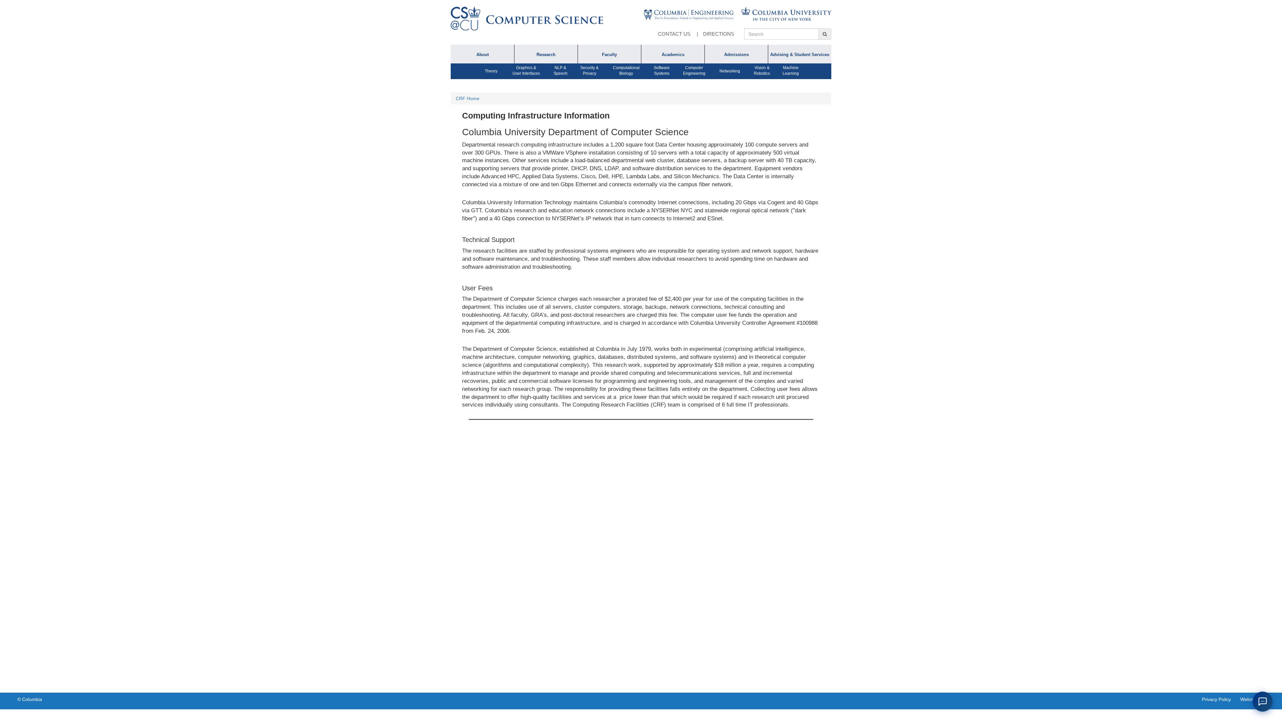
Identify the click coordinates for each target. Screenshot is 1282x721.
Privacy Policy (1216, 699)
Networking (729, 71)
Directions (718, 34)
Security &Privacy (589, 70)
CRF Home (467, 98)
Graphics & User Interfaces (526, 70)
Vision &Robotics (762, 70)
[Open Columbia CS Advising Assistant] (1263, 702)
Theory (491, 71)
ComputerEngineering (694, 70)
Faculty (609, 54)
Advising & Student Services (799, 54)
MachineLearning (791, 70)
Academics (673, 54)
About (482, 54)
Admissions (736, 54)
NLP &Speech (561, 70)
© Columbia (29, 699)
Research (546, 54)
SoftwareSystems (662, 70)
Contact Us (674, 34)
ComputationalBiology (626, 70)
